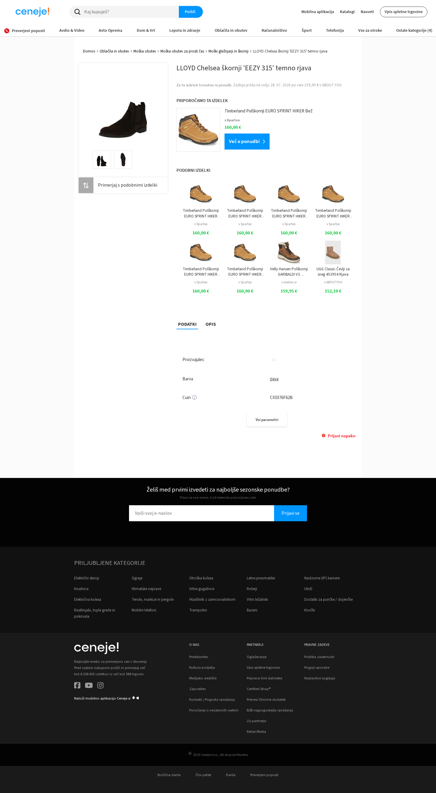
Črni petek (203, 775)
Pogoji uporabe (316, 667)
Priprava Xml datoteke (264, 678)
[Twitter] (89, 686)
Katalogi (347, 11)
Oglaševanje (256, 656)
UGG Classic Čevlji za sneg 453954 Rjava (333, 271)
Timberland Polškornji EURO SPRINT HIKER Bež (201, 213)
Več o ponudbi (244, 141)
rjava (274, 379)
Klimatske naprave (146, 589)
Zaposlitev (197, 689)
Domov (89, 51)
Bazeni (252, 610)
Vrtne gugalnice (201, 589)
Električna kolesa (87, 599)
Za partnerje (256, 721)
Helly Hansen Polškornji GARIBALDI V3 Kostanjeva (289, 271)
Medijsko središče (203, 678)
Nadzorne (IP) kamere (322, 578)
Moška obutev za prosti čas (182, 51)
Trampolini (198, 610)
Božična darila (169, 775)
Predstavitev (198, 656)
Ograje (137, 578)
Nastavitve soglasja (319, 678)
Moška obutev (144, 51)
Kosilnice (81, 589)
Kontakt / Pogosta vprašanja (212, 699)
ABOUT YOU (332, 85)
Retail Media (256, 731)
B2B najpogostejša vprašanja (270, 710)
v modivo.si (289, 282)
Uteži (308, 589)
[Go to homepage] (32, 12)
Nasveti (367, 11)
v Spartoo (200, 224)
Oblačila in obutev (114, 51)
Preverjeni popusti (264, 775)
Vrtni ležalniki (257, 599)
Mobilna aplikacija (317, 11)
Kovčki (309, 610)
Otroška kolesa (201, 578)
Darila (230, 775)
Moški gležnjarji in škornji (229, 51)
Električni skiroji (86, 578)
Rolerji (252, 589)
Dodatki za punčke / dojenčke (328, 599)
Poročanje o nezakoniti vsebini (213, 710)
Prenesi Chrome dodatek (266, 699)
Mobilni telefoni (144, 610)
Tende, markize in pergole (153, 599)
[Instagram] (100, 686)
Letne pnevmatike (261, 578)
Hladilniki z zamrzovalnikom (212, 599)
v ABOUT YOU (333, 282)
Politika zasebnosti (319, 656)
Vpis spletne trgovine (404, 11)
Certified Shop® (258, 689)
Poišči (190, 11)
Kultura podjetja (202, 667)
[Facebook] (77, 686)
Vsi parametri (267, 419)
